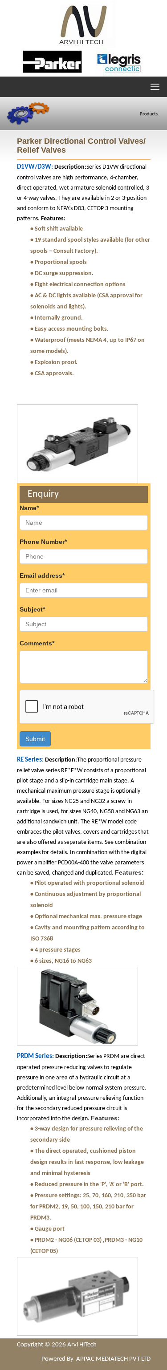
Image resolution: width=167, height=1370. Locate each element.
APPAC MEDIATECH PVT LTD (113, 1359)
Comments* (37, 643)
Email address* (42, 575)
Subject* (32, 609)
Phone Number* (43, 541)
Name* (29, 507)
